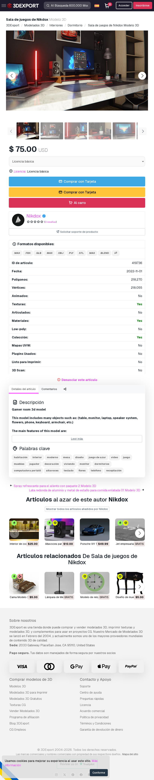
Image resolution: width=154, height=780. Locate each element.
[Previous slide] (12, 76)
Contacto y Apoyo (95, 679)
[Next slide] (142, 76)
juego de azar (97, 457)
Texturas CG (17, 705)
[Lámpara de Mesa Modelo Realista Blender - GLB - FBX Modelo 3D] (59, 583)
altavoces (52, 470)
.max (17, 253)
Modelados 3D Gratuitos (25, 699)
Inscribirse (142, 5)
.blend (104, 253)
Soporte (85, 686)
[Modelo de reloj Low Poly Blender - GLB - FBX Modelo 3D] (94, 583)
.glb (38, 253)
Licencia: (20, 171)
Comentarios (49, 389)
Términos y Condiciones (95, 723)
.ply (71, 253)
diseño (79, 457)
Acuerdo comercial (92, 711)
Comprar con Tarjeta (79, 181)
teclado (68, 470)
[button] (139, 533)
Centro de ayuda (91, 693)
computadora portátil (27, 470)
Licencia (85, 705)
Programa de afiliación (24, 717)
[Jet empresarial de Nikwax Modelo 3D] (130, 529)
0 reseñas (50, 222)
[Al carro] (25, 535)
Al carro (79, 203)
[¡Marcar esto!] (33, 535)
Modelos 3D (17, 686)
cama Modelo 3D (20, 597)
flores (82, 470)
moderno (52, 457)
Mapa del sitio (130, 754)
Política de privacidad (94, 717)
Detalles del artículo (24, 389)
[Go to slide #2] (52, 130)
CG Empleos (17, 730)
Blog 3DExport (19, 723)
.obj (60, 253)
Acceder (124, 5)
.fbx (28, 253)
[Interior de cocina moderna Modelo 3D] (24, 529)
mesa (66, 457)
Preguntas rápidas (92, 699)
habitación (20, 457)
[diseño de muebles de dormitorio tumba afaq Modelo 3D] (130, 583)
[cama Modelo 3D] (24, 583)
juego (126, 457)
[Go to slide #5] (124, 130)
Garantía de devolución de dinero (101, 730)
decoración (52, 464)
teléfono (96, 470)
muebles (19, 464)
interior (37, 457)
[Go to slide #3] (76, 130)
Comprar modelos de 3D (30, 679)
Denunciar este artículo (79, 380)
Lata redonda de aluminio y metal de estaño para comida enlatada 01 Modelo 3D (84, 490)
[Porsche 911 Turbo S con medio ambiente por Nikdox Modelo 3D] (94, 529)
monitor (84, 464)
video (114, 457)
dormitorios (101, 464)
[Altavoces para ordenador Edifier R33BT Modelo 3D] (59, 529)
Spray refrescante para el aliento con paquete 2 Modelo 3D (55, 486)
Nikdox (33, 216)
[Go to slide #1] (28, 130)
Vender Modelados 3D (24, 711)
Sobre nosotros (22, 620)
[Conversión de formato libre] (115, 253)
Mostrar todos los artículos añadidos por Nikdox (77, 509)
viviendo (69, 464)
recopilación (114, 470)
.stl (81, 253)
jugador (34, 464)
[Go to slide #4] (100, 130)
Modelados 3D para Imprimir (28, 693)
